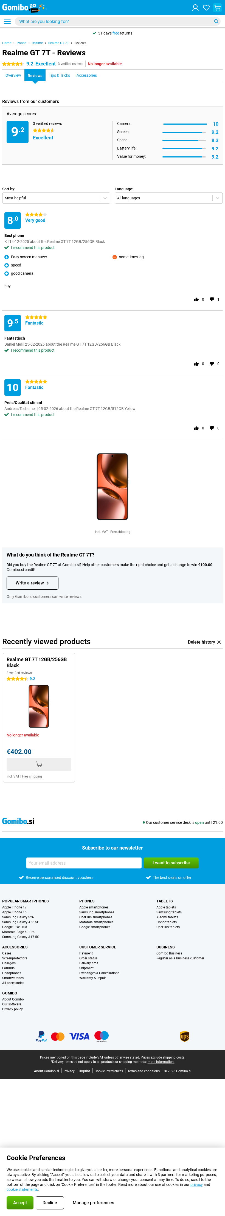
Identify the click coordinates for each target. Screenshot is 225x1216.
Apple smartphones (93, 907)
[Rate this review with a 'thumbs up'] (196, 299)
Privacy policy (12, 1009)
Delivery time (88, 963)
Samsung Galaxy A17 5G (20, 937)
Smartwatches (13, 978)
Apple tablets (166, 907)
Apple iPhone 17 (14, 907)
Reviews (80, 43)
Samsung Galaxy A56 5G (20, 922)
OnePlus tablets (168, 927)
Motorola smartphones (96, 922)
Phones (87, 901)
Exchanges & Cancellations (99, 973)
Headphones (11, 973)
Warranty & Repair (92, 978)
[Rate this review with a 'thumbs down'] (211, 299)
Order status (88, 958)
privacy (196, 1184)
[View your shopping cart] (217, 7)
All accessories (13, 983)
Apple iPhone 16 (14, 912)
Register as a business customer (180, 958)
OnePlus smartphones (95, 917)
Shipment (86, 968)
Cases (6, 953)
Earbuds (8, 968)
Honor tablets (166, 922)
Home (6, 43)
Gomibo (9, 993)
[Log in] (195, 7)
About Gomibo (13, 999)
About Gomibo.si (46, 1071)
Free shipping (120, 532)
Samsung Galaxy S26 (18, 917)
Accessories (15, 947)
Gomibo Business (169, 953)
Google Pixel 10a (14, 927)
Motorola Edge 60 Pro (18, 932)
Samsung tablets (169, 912)
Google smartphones (94, 927)
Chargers (9, 963)
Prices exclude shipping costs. (163, 1057)
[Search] (216, 21)
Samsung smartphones (96, 912)
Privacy (69, 1071)
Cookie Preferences (109, 1071)
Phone (21, 43)
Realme (37, 43)
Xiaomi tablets (167, 917)
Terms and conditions (144, 1071)
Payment (86, 953)
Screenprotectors (14, 958)
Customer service (97, 947)
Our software (11, 1004)
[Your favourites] (206, 7)
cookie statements (22, 1189)
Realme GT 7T (58, 43)
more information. (161, 1062)
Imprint (84, 1071)
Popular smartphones (25, 901)
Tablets (164, 901)
